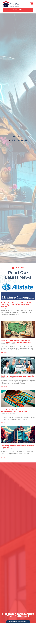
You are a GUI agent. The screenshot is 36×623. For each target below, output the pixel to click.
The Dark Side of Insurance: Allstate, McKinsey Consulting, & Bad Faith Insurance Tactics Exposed (17, 304)
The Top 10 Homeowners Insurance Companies (17, 376)
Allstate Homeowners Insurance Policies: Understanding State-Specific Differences (16, 341)
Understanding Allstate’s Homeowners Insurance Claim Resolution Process (15, 411)
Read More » (4, 317)
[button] (31, 3)
